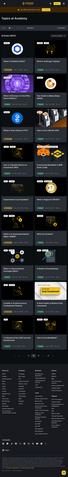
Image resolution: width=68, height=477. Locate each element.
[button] (64, 3)
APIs (53, 411)
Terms (4, 388)
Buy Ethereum (39, 431)
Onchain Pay (38, 387)
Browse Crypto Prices (41, 398)
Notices (4, 403)
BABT (20, 398)
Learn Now (46, 9)
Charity (21, 403)
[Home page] (27, 3)
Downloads (5, 406)
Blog (3, 396)
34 (28, 356)
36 (38, 356)
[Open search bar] (50, 3)
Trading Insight (56, 388)
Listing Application (40, 378)
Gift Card (21, 388)
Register (57, 3)
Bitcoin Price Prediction (41, 410)
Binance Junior (23, 384)
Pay (20, 379)
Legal (3, 386)
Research (21, 401)
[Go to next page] (53, 355)
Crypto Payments (24, 381)
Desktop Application (8, 408)
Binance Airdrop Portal (58, 418)
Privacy (4, 391)
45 (48, 356)
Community (5, 398)
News (3, 381)
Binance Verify (56, 413)
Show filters (61, 28)
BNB (53, 379)
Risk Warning (6, 401)
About (4, 374)
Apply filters (20, 28)
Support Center (56, 402)
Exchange (21, 374)
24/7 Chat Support (57, 399)
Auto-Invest (22, 393)
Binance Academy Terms (28, 467)
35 (33, 356)
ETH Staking (22, 396)
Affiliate (54, 374)
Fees (53, 408)
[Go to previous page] (15, 355)
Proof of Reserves (57, 390)
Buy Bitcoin (38, 421)
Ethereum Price (39, 403)
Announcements (6, 379)
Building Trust (6, 393)
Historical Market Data (58, 385)
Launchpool (22, 391)
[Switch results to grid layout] (9, 28)
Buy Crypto (22, 376)
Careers (4, 376)
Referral (54, 376)
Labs (36, 385)
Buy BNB (37, 424)
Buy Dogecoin (39, 428)
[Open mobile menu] (64, 3)
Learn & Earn (38, 396)
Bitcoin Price (38, 401)
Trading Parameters (57, 416)
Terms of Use (9, 467)
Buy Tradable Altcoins (41, 433)
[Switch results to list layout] (12, 28)
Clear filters (30, 28)
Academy (21, 386)
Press (3, 384)
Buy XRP (37, 426)
